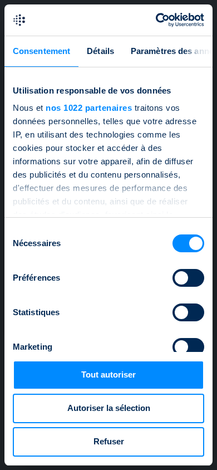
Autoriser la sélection (108, 408)
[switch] (188, 278)
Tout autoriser (108, 374)
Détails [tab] (100, 51)
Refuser (108, 441)
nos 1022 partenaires (89, 107)
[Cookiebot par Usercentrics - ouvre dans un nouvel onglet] (156, 20)
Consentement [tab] (41, 51)
